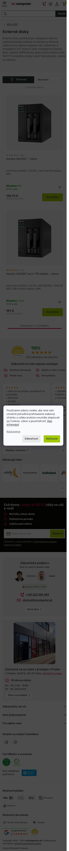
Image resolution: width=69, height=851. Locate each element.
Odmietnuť (31, 438)
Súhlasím (52, 438)
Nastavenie (13, 431)
